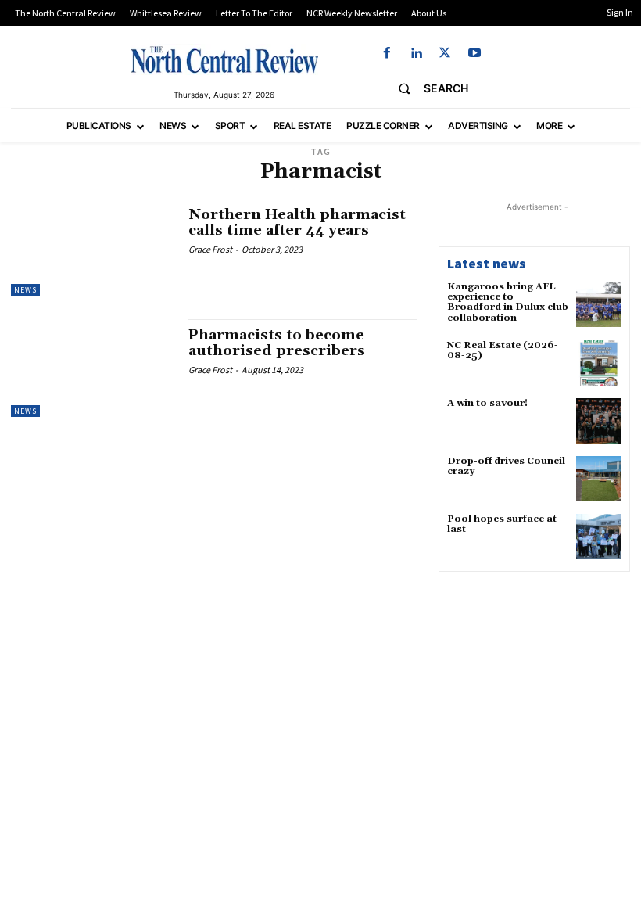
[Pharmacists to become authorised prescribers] (92, 367)
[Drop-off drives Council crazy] (598, 478)
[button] (427, 88)
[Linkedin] (416, 53)
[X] (445, 53)
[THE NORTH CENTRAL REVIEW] (224, 59)
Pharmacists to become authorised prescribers (276, 343)
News (25, 290)
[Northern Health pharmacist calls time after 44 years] (92, 247)
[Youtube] (474, 53)
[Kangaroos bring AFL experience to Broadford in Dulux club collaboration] (598, 304)
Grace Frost (210, 249)
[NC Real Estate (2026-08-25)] (598, 363)
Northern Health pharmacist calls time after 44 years (297, 222)
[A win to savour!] (598, 421)
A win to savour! (487, 403)
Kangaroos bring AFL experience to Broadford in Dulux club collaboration (507, 302)
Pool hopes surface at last (502, 524)
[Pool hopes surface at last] (598, 536)
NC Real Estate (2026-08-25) (502, 350)
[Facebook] (386, 53)
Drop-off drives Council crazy (506, 466)
